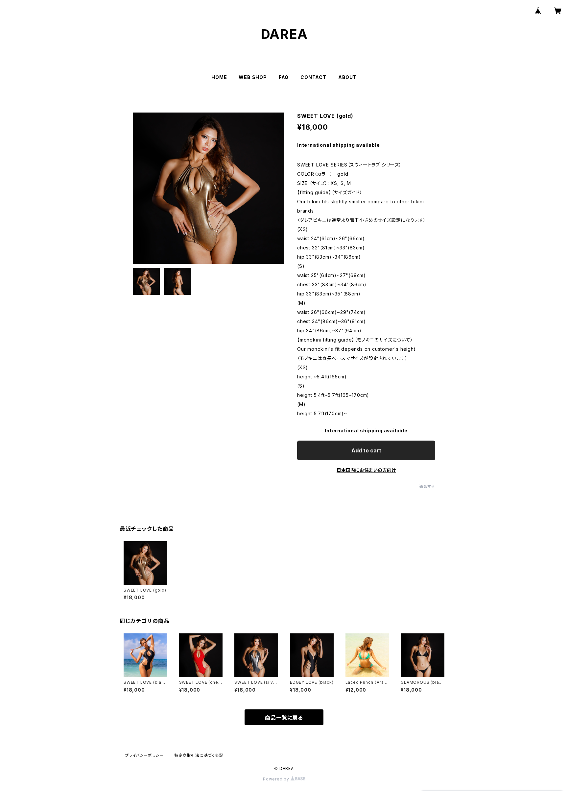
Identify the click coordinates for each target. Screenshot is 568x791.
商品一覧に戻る (284, 717)
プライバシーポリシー (144, 755)
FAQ (284, 77)
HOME (219, 77)
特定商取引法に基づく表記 (199, 755)
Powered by (277, 779)
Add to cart (366, 450)
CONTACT (313, 77)
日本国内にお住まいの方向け (366, 470)
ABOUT (347, 77)
